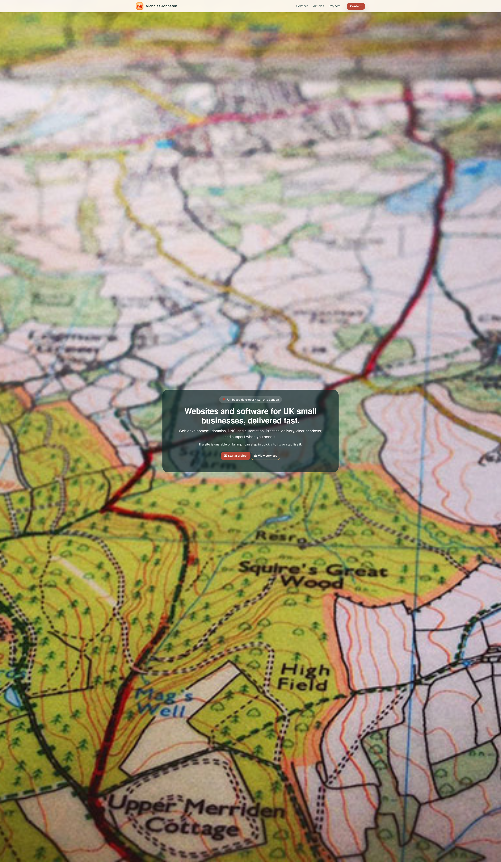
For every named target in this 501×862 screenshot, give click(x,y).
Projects (335, 6)
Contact (356, 6)
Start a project (237, 455)
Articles (318, 6)
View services (267, 455)
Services (302, 6)
